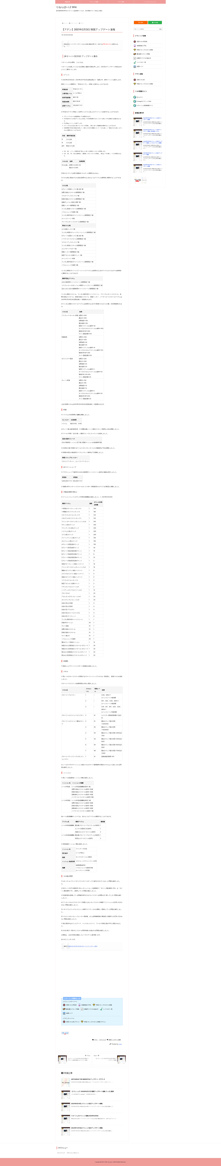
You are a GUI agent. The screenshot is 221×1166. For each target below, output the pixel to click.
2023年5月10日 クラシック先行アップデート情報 (86, 1103)
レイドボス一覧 (107, 1009)
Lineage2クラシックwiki (144, 101)
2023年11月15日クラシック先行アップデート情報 (87, 1128)
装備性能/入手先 (86, 1005)
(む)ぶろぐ (140, 97)
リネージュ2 (73, 23)
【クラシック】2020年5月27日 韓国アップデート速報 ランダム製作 (92, 1091)
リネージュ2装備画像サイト (145, 105)
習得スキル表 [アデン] (72, 1022)
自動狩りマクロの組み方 (91, 1009)
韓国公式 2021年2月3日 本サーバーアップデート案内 (82, 946)
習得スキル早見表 (71, 1005)
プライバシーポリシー (73, 1153)
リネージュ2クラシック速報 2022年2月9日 (84, 1116)
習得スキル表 (141, 80)
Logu (120, 1044)
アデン (82, 23)
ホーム (65, 23)
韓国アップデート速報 (115, 1039)
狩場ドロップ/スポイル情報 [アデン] (94, 1022)
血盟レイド (69, 1013)
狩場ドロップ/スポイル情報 (104, 1005)
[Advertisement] (92, 972)
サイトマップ (61, 1153)
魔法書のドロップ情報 (72, 1009)
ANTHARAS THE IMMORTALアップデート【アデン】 (88, 1079)
